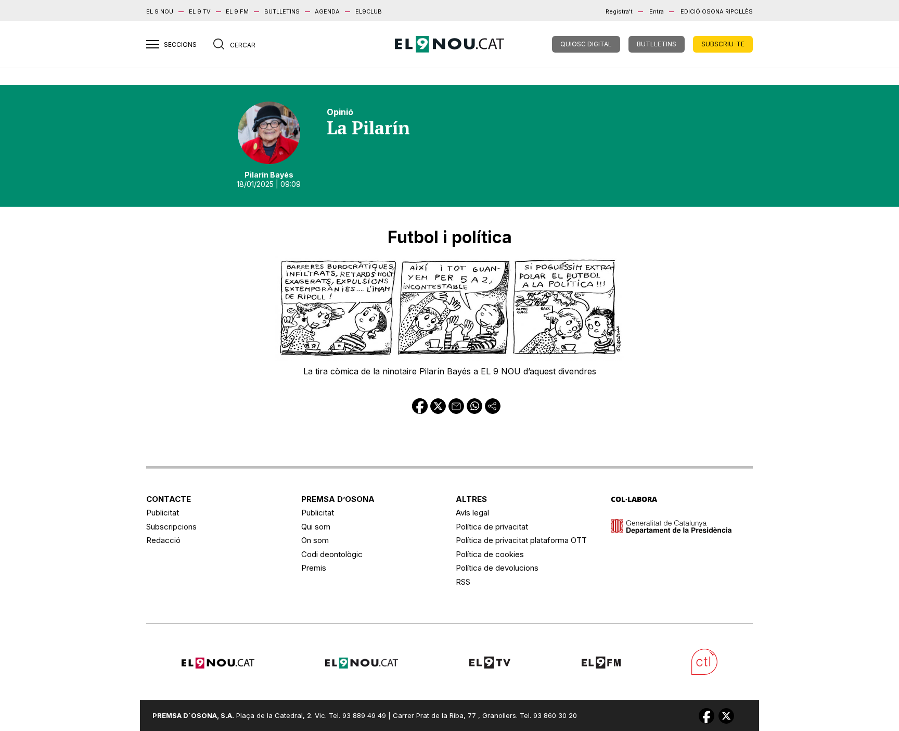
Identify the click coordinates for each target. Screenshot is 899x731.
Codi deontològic (332, 554)
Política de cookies (490, 554)
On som (315, 540)
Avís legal (472, 513)
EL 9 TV (200, 11)
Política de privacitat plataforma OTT (521, 540)
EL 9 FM (237, 11)
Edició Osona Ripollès (716, 11)
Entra (656, 11)
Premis (313, 568)
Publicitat (162, 513)
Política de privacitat (492, 527)
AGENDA (327, 11)
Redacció (163, 540)
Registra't (619, 11)
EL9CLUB (368, 11)
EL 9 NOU (159, 11)
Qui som (315, 527)
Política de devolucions (497, 568)
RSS (463, 582)
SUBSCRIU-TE (722, 44)
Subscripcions (171, 527)
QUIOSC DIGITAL (586, 44)
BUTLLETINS (282, 11)
